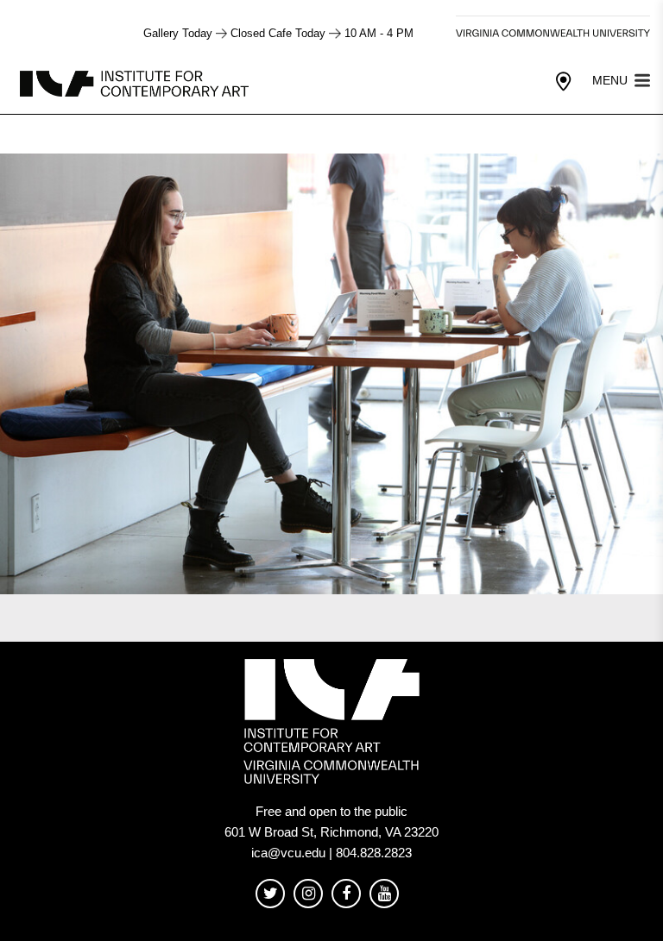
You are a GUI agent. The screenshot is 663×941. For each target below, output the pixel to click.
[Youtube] (384, 894)
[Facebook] (346, 894)
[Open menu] (642, 79)
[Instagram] (308, 894)
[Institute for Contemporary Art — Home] (136, 82)
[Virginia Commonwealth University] (553, 33)
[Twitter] (270, 894)
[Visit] (564, 82)
